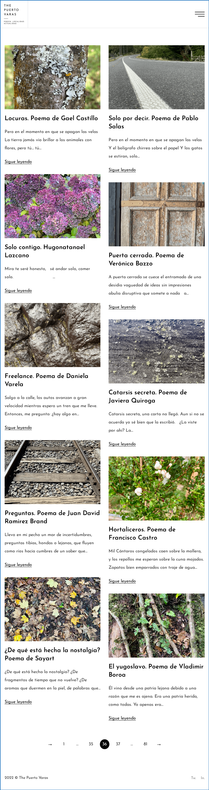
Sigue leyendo (18, 162)
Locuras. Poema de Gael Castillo (51, 119)
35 (91, 744)
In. (203, 778)
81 (145, 744)
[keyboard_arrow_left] (50, 744)
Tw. (193, 778)
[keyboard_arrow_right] (159, 744)
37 (118, 744)
